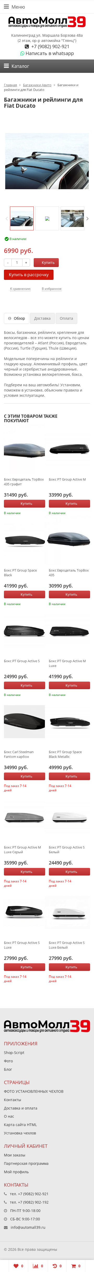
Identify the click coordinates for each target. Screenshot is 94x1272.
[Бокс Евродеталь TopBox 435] (69, 540)
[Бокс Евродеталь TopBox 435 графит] (24, 449)
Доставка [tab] (42, 318)
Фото (8, 1060)
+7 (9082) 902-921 (49, 46)
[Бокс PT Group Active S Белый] (69, 817)
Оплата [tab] (66, 318)
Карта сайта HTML (20, 1124)
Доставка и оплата (20, 1108)
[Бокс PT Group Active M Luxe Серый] (24, 817)
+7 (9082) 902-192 (33, 1202)
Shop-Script (14, 1052)
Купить (48, 262)
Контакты (12, 1099)
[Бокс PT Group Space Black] (24, 540)
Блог (8, 1069)
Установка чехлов (20, 1132)
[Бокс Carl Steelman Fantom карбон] (24, 721)
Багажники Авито (37, 85)
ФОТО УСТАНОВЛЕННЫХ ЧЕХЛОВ (33, 1091)
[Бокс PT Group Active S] (24, 630)
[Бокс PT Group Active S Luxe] (24, 912)
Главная (10, 85)
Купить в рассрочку (29, 275)
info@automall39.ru (28, 1227)
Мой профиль (16, 1171)
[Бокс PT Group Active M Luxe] (69, 630)
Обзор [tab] (19, 318)
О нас (9, 1116)
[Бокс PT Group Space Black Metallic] (69, 721)
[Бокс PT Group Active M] (69, 449)
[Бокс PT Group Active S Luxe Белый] (69, 912)
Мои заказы (14, 1155)
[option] (21, 218)
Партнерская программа (26, 1163)
